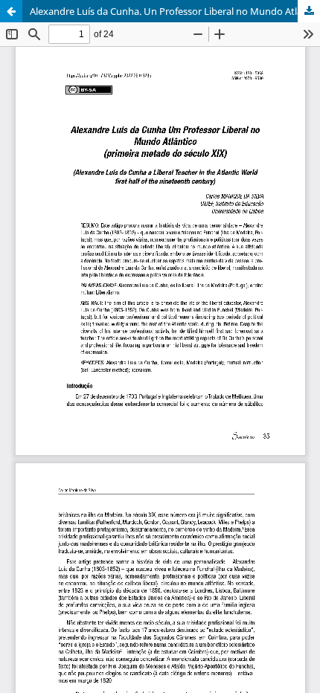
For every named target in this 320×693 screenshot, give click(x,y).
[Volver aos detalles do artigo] (11, 11)
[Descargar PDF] (309, 11)
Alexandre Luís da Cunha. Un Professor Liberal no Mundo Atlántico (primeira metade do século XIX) (175, 11)
